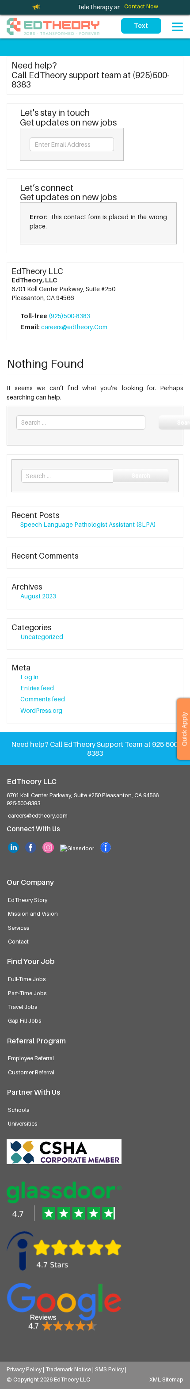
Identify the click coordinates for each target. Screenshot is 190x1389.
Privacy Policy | (26, 1369)
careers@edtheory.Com (74, 327)
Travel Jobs (23, 1007)
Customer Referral (31, 1072)
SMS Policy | (110, 1369)
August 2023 (38, 596)
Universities (23, 1123)
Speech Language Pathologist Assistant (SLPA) (88, 524)
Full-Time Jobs (27, 979)
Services (19, 928)
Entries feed (37, 688)
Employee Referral (31, 1058)
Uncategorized (41, 636)
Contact (18, 941)
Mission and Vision (33, 913)
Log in (29, 677)
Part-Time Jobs (27, 993)
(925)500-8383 (69, 316)
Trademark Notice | (70, 1369)
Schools (19, 1110)
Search (141, 475)
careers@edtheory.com (38, 815)
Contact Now (141, 6)
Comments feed (42, 699)
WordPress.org (41, 710)
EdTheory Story (27, 900)
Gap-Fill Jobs (25, 1020)
